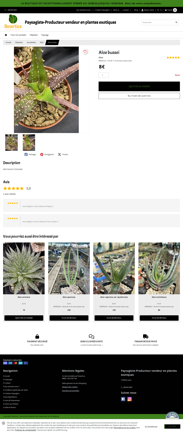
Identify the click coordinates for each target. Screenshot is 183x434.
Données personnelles (70, 391)
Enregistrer (49, 154)
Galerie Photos (10, 407)
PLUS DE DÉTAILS (69, 318)
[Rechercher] (176, 22)
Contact (126, 10)
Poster (65, 154)
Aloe (42, 42)
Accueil (8, 42)
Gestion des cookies (69, 387)
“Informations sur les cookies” (124, 427)
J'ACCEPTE (172, 426)
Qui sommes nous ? (11, 386)
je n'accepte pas (151, 426)
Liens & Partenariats (12, 400)
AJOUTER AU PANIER (139, 86)
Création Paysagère (11, 393)
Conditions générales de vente (16, 390)
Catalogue (8, 379)
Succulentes (31, 42)
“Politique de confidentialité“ (25, 430)
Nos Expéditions (10, 397)
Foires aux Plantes (11, 404)
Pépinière (19, 42)
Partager (32, 154)
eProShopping (53, 416)
